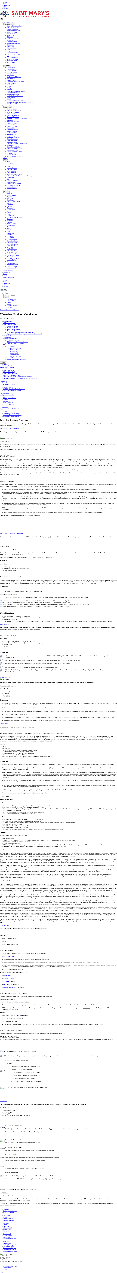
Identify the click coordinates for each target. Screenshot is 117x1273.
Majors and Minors (12, 69)
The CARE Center (12, 140)
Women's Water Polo (12, 263)
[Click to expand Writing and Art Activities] (14, 395)
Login (1, 1272)
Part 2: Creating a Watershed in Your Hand (11, 533)
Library (9, 86)
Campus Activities (12, 126)
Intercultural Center (12, 142)
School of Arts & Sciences (14, 104)
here (17, 1002)
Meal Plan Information (13, 112)
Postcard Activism (5, 925)
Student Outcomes (12, 188)
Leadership (10, 166)
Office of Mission (11, 172)
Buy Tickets (10, 197)
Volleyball (9, 234)
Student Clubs (10, 128)
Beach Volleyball (11, 223)
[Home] (24, 17)
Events (5, 274)
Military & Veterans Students (14, 151)
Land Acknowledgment (9, 1248)
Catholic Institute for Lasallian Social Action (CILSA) (21, 175)
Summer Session (11, 80)
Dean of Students (11, 154)
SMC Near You (11, 62)
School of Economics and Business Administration (20, 102)
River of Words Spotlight (13, 329)
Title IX (5, 1269)
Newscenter (6, 272)
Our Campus (10, 177)
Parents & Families (8, 277)
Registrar (9, 89)
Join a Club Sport (11, 238)
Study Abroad (10, 75)
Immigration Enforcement (10, 1251)
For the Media (7, 1231)
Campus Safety (11, 136)
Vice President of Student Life (15, 156)
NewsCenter (10, 300)
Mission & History (12, 165)
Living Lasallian (11, 171)
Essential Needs (11, 153)
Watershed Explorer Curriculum (15, 343)
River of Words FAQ (12, 327)
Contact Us (10, 40)
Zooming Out (14, 353)
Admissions (6, 1215)
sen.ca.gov (6, 981)
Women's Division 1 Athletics (15, 217)
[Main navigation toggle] (1, 19)
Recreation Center (12, 134)
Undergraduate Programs (10, 1211)
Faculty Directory (8, 270)
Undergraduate (11, 67)
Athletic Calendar (11, 195)
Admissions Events (12, 60)
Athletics (5, 190)
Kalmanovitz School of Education (16, 100)
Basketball (10, 208)
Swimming (10, 204)
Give (4, 3)
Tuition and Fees (11, 48)
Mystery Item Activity (6, 677)
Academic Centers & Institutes (15, 96)
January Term (10, 73)
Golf (8, 211)
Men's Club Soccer (12, 249)
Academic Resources (12, 85)
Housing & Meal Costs (13, 115)
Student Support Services (13, 147)
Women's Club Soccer (13, 258)
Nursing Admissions (12, 32)
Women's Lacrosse (12, 256)
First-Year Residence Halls (14, 110)
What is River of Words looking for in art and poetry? (21, 332)
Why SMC (10, 163)
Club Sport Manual (12, 239)
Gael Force (10, 198)
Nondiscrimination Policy (10, 1266)
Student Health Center (13, 137)
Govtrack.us (7, 975)
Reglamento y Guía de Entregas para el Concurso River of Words (24, 334)
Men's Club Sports (12, 242)
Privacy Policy (7, 1267)
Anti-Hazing (10, 145)
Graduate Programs (12, 41)
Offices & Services (12, 169)
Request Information (8, 1218)
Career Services (11, 125)
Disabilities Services (12, 150)
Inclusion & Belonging (13, 168)
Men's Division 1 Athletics (14, 201)
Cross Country (11, 209)
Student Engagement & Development (17, 118)
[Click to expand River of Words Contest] (13, 367)
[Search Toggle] (3, 290)
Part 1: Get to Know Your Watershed (10, 428)
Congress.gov (11, 956)
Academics (6, 64)
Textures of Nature (5, 624)
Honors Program (11, 78)
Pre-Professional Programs (14, 77)
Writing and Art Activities (14, 348)
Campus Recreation (12, 123)
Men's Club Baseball (12, 244)
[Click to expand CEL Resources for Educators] (17, 384)
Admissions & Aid (8, 22)
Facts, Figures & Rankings (14, 183)
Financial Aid (10, 46)
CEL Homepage (7, 321)
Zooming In (13, 351)
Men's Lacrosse (11, 245)
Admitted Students (12, 33)
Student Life (6, 105)
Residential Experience (13, 117)
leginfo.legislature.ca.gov (10, 987)
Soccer (9, 212)
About (5, 158)
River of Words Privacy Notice (15, 331)
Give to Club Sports (12, 241)
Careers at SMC (7, 1229)
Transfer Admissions (12, 29)
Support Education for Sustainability (16, 359)
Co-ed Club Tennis (12, 266)
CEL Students (10, 357)
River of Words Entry (13, 326)
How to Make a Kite (5, 723)
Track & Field (10, 215)
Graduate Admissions (12, 38)
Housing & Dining (12, 109)
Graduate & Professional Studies (15, 81)
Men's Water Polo (11, 250)
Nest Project (3, 1101)
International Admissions (13, 30)
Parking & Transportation (10, 1245)
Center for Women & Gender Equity (17, 143)
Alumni (5, 275)
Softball (9, 230)
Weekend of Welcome (13, 121)
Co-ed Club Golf (11, 253)
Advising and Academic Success (15, 91)
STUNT (9, 261)
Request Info (6, 5)
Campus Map (7, 1243)
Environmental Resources (14, 340)
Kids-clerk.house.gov (9, 978)
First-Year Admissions (13, 27)
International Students (13, 94)
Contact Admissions (12, 57)
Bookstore (6, 1226)
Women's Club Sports (13, 255)
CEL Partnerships (11, 346)
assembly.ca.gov (8, 984)
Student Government (12, 129)
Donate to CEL (7, 335)
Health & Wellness (12, 132)
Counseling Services (12, 139)
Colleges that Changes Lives (14, 185)
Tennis (8, 214)
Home (5, 411)
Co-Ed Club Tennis (12, 252)
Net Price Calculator (12, 52)
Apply (5, 2)
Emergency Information (9, 1249)
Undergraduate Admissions (14, 26)
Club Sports (10, 236)
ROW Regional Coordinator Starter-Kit (17, 342)
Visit (4, 7)
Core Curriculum (11, 70)
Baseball (9, 203)
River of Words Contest (10, 324)
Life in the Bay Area (12, 59)
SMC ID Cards (11, 113)
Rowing (9, 227)
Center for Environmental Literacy (9, 310)
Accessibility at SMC (9, 1246)
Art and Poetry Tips (15, 356)
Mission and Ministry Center (14, 148)
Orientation (10, 37)
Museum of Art (11, 97)
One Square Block (15, 354)
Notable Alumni (11, 187)
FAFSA (9, 51)
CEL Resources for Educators (11, 338)
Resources (6, 1223)
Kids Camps (10, 200)
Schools (9, 99)
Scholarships (10, 35)
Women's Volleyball (12, 264)
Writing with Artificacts (16, 349)
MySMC (5, 8)
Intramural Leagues (12, 131)
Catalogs (9, 88)
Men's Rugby (10, 247)
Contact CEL (7, 337)
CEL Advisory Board (9, 323)
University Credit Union (13, 54)
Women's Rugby (11, 260)
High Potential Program (13, 92)
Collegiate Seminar (12, 72)
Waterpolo (9, 206)
